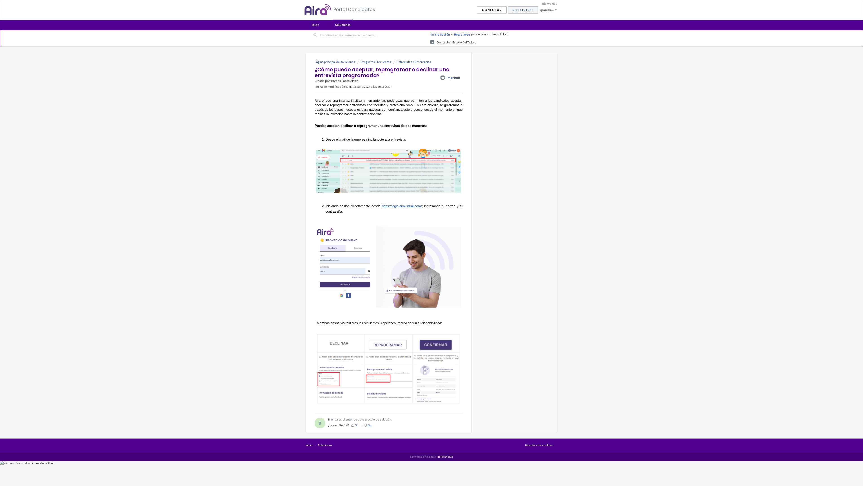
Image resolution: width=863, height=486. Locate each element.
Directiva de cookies (539, 445)
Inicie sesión (440, 34)
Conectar (492, 10)
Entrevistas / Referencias (414, 62)
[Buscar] (315, 35)
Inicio (315, 25)
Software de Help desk (423, 456)
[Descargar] (423, 188)
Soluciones (343, 25)
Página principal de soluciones (335, 62)
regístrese (462, 34)
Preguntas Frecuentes (376, 62)
